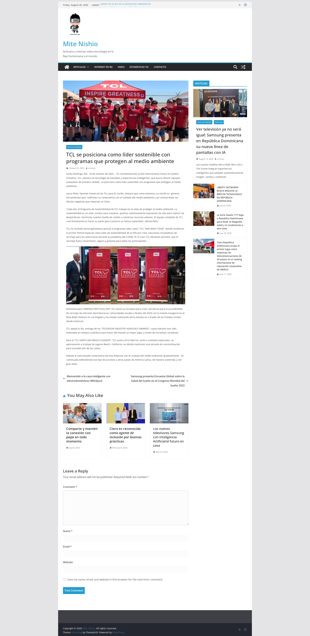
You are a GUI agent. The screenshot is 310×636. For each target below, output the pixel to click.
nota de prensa (74, 147)
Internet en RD (103, 66)
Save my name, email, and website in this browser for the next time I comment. (115, 579)
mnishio (91, 168)
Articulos (79, 66)
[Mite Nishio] (67, 67)
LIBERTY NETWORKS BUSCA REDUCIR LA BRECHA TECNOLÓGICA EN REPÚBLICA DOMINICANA (229, 194)
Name (67, 531)
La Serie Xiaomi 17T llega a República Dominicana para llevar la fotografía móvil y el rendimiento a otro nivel (230, 221)
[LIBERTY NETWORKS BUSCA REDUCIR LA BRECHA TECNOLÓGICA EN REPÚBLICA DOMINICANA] (203, 196)
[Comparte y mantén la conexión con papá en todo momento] (82, 405)
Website (68, 562)
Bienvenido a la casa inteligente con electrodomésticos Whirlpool (88, 378)
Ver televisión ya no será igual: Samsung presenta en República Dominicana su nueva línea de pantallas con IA (219, 140)
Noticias (218, 122)
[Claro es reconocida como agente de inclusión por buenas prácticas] (125, 405)
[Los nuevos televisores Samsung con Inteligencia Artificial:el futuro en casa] (169, 405)
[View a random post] (243, 67)
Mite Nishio (80, 43)
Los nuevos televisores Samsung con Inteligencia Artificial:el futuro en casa (168, 437)
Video (121, 66)
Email (67, 546)
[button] (87, 67)
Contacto (160, 66)
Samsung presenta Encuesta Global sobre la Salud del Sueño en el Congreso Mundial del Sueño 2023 (158, 380)
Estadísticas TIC (139, 66)
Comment (70, 487)
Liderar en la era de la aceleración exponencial (125, 4)
